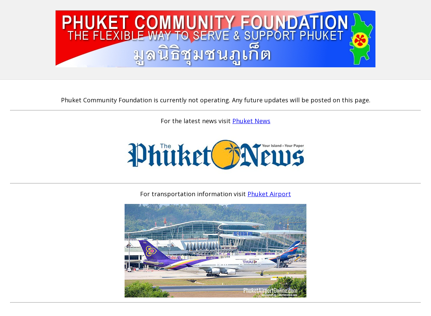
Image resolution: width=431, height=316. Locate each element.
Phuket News (251, 121)
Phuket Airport (269, 194)
